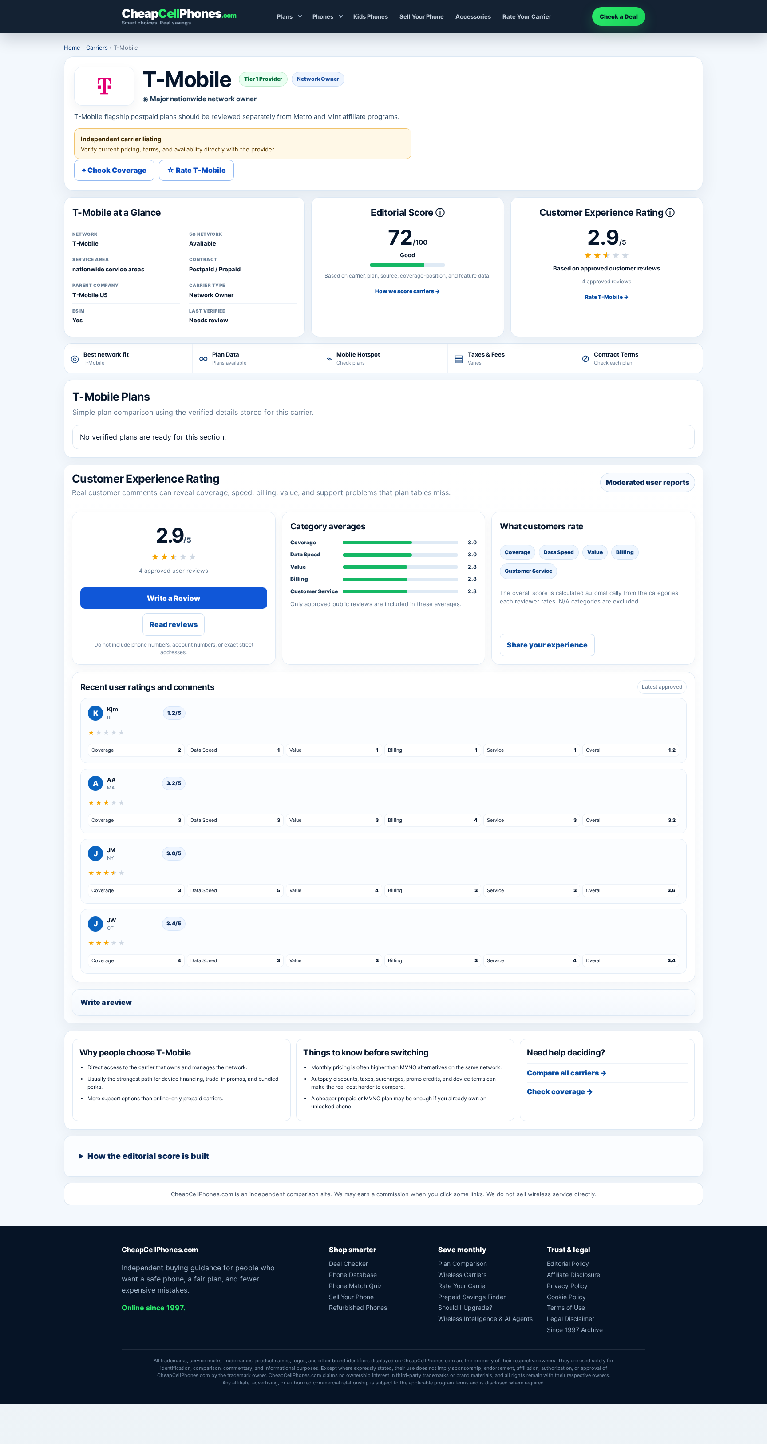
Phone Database (353, 1274)
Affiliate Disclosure (573, 1274)
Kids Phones (370, 16)
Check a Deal (619, 16)
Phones (322, 16)
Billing (299, 578)
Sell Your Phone (421, 16)
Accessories (473, 16)
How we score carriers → (407, 291)
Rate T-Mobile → (607, 297)
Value (298, 566)
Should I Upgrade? (465, 1307)
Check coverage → (560, 1091)
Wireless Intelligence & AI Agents (485, 1318)
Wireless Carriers (462, 1274)
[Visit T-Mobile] (104, 86)
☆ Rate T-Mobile (196, 170)
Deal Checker (348, 1263)
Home (72, 47)
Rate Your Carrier (526, 16)
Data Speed (305, 554)
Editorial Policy (568, 1263)
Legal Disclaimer (570, 1318)
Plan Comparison (462, 1263)
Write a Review (173, 598)
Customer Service (314, 591)
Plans (285, 16)
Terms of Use (566, 1307)
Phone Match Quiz (355, 1285)
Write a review (106, 1002)
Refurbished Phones (358, 1307)
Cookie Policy (566, 1297)
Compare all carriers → (567, 1072)
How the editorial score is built (148, 1156)
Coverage (303, 542)
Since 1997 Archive (575, 1329)
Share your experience (547, 644)
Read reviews (174, 624)
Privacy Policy (567, 1285)
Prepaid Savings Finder (472, 1297)
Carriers (97, 47)
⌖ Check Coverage (114, 170)
